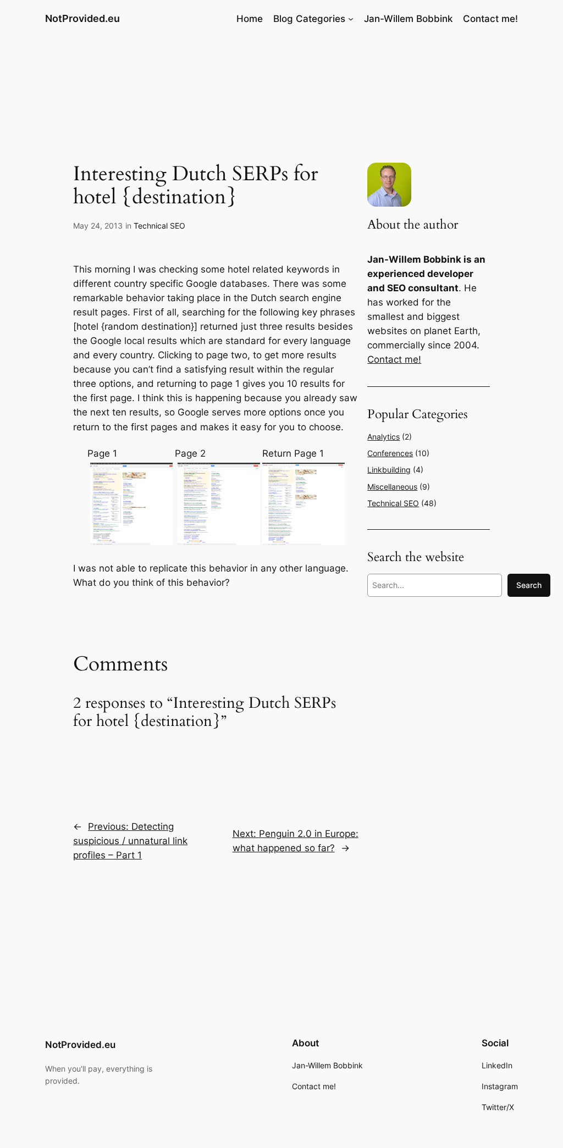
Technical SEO (159, 225)
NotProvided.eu (82, 18)
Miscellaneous (392, 486)
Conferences (390, 453)
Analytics (383, 436)
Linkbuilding (389, 469)
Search (529, 585)
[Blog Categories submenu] (351, 18)
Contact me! (394, 359)
